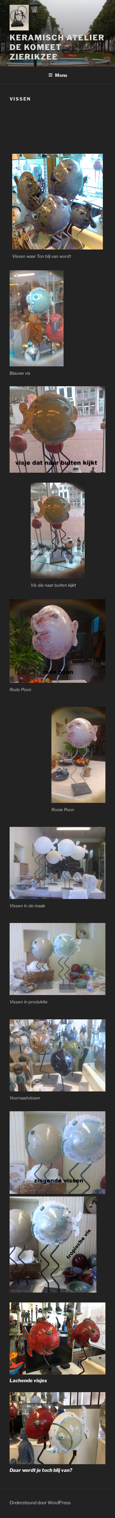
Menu (61, 75)
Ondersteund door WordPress (40, 1502)
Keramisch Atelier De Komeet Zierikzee (57, 47)
